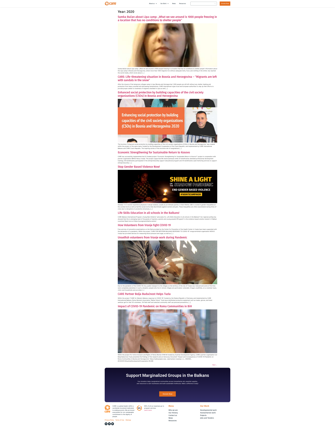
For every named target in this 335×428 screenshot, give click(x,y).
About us (152, 3)
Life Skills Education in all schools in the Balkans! (148, 212)
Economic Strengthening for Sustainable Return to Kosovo (154, 152)
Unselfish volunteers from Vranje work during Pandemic (152, 237)
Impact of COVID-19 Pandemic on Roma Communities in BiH (155, 306)
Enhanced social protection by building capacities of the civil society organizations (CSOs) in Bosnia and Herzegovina (160, 94)
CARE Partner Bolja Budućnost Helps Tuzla (144, 294)
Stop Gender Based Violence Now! (139, 166)
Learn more (148, 410)
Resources (182, 3)
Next (214, 365)
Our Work (163, 3)
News (174, 3)
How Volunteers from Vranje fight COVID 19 (144, 225)
